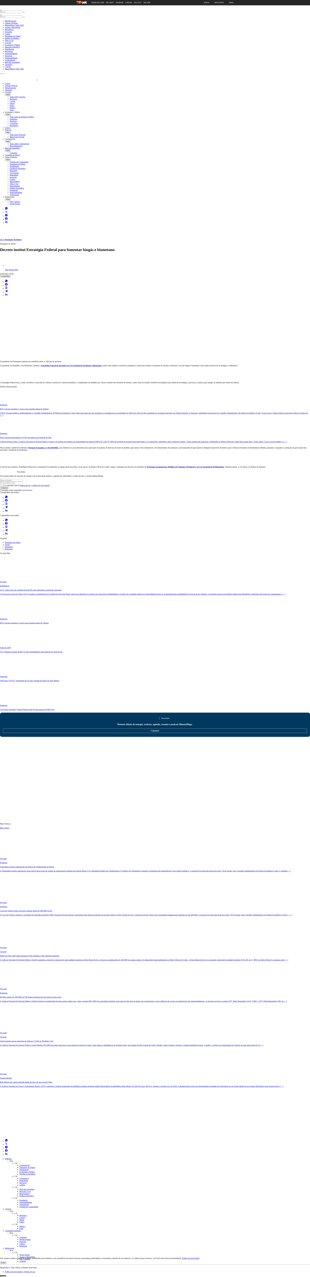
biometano (9, 547)
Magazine (13, 171)
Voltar (8, 94)
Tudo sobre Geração (17, 97)
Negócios (13, 121)
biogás (7, 545)
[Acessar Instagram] (6, 216)
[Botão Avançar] (3, 73)
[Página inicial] (18, 79)
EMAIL (231, 3)
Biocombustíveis (16, 146)
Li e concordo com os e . (26, 485)
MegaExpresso (10, 21)
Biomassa (13, 99)
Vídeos (7, 128)
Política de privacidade (190, 1258)
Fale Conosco (15, 202)
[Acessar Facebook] (6, 219)
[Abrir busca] (1, 10)
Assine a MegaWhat (12, 27)
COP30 (8, 67)
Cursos (7, 34)
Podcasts (22, 1242)
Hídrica (12, 108)
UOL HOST (110, 3)
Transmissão (14, 195)
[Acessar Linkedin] (6, 223)
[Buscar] (24, 12)
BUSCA (206, 3)
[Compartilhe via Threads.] (6, 288)
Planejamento (15, 186)
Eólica (12, 106)
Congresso (14, 123)
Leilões (12, 179)
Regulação (9, 51)
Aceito (3, 1263)
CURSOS (128, 3)
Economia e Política (12, 45)
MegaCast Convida (17, 137)
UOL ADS (146, 3)
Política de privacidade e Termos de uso (20, 1272)
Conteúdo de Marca (12, 155)
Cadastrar (155, 731)
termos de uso (25, 485)
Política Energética (12, 38)
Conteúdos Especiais (13, 1231)
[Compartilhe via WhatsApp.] (6, 282)
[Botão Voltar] (1, 73)
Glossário (8, 32)
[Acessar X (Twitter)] (6, 212)
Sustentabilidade (11, 54)
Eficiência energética (18, 168)
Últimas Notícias (11, 23)
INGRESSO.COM (97, 3)
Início (2, 240)
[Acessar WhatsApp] (6, 209)
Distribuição (9, 49)
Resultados (14, 126)
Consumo (13, 153)
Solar (12, 110)
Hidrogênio (14, 175)
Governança (14, 173)
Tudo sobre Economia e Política (22, 117)
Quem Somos (15, 204)
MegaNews (9, 30)
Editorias (8, 1159)
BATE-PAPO (219, 3)
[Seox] (3, 1276)
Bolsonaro (9, 549)
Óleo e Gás (9, 41)
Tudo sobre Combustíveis (19, 144)
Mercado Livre (25, 1191)
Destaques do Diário (12, 36)
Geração (8, 43)
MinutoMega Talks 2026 (14, 25)
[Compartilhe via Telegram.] (6, 292)
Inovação (13, 177)
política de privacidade (41, 485)
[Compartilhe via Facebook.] (6, 285)
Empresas (8, 56)
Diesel (12, 103)
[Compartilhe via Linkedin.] (6, 295)
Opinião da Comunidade (19, 162)
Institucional (9, 1248)
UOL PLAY (138, 3)
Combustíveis (10, 60)
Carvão (12, 101)
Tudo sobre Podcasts (17, 135)
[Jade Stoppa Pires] (157, 261)
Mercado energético (12, 47)
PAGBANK (119, 3)
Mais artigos (4, 828)
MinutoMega (15, 182)
